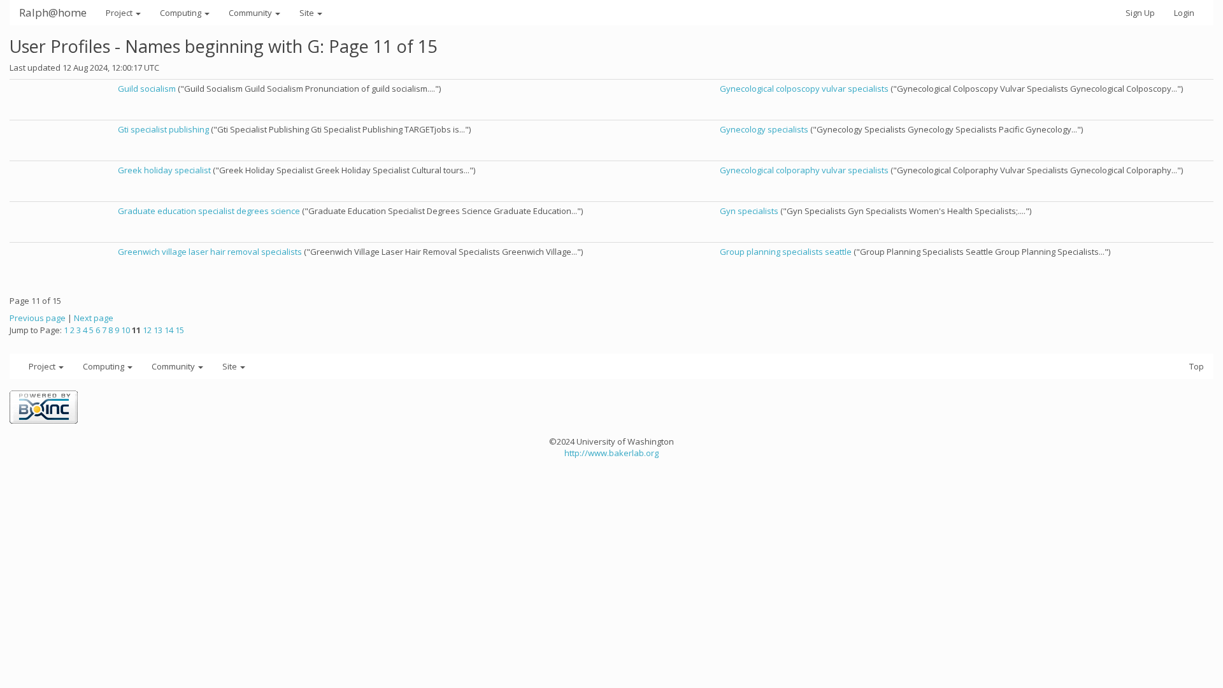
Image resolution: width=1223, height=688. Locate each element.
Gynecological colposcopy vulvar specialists (804, 88)
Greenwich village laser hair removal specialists (210, 251)
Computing (181, 12)
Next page (93, 318)
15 (179, 330)
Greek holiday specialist (164, 170)
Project (120, 12)
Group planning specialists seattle (786, 251)
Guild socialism (147, 88)
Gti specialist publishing (163, 129)
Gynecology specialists (764, 129)
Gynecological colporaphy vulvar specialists (804, 170)
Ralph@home (53, 12)
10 (125, 330)
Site (307, 12)
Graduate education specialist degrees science (209, 211)
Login (1184, 12)
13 (158, 330)
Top (1196, 366)
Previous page (38, 318)
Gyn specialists (749, 211)
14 (168, 330)
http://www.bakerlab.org (611, 453)
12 (147, 330)
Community (251, 12)
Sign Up (1140, 12)
